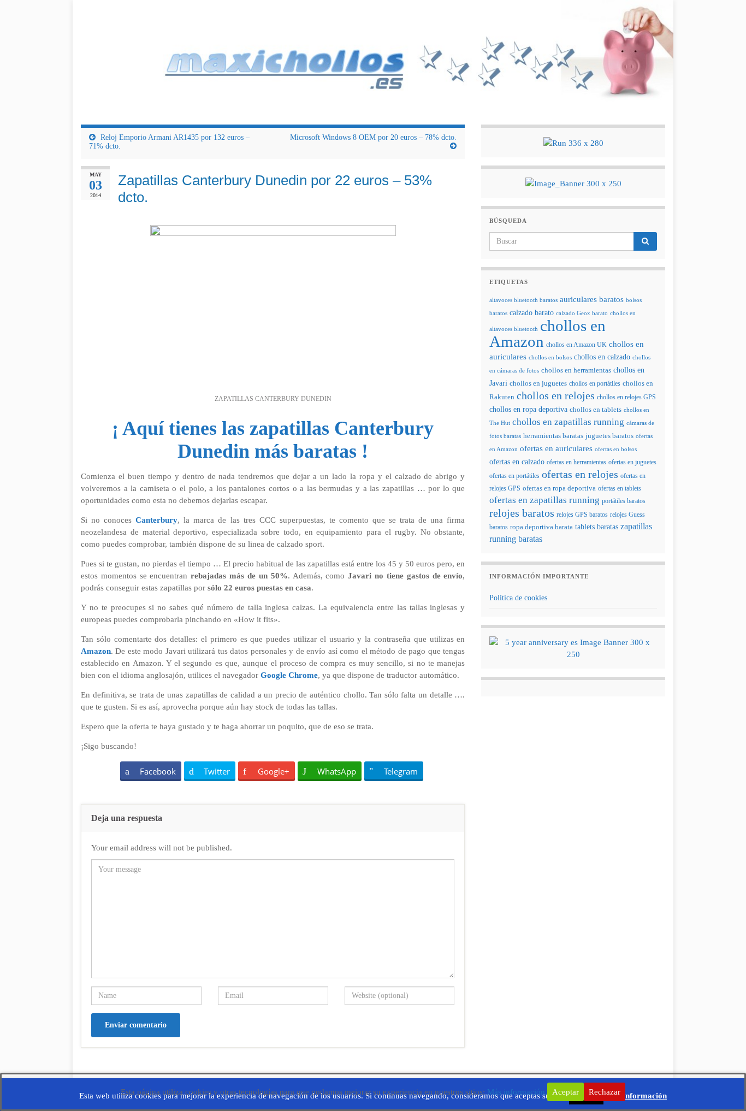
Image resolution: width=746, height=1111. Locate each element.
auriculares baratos (592, 299)
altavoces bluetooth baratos (523, 300)
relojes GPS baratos (582, 514)
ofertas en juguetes (632, 462)
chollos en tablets (595, 409)
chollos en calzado (602, 356)
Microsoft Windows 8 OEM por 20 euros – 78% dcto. (373, 137)
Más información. (517, 1092)
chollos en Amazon (547, 333)
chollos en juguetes (538, 383)
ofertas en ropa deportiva (559, 488)
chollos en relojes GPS (626, 397)
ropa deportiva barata (541, 527)
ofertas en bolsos (616, 449)
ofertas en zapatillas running (544, 500)
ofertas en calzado (516, 462)
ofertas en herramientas (576, 462)
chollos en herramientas (576, 370)
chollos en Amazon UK (576, 344)
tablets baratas (596, 527)
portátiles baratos (624, 501)
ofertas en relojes (580, 474)
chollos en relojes (556, 395)
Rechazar (604, 1092)
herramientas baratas (553, 436)
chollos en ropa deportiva (528, 409)
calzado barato (532, 312)
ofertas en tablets (619, 488)
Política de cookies (518, 598)
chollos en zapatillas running (568, 422)
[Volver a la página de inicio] (373, 54)
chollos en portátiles (594, 383)
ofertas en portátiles (514, 475)
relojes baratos (521, 513)
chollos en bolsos (550, 357)
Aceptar (565, 1092)
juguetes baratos (609, 436)
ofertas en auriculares (556, 448)
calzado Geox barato (582, 313)
